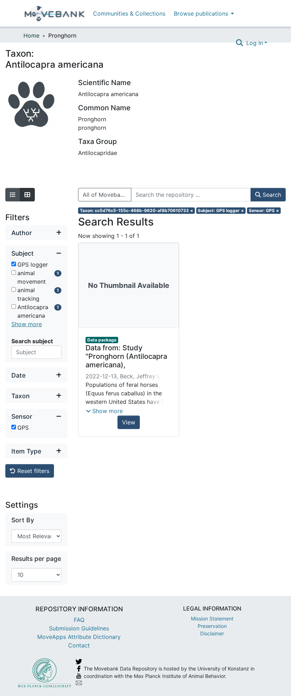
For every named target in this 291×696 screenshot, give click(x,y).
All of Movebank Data (107, 194)
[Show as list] (12, 194)
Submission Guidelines (79, 628)
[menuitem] (203, 13)
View (128, 422)
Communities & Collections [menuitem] (129, 13)
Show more (26, 324)
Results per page (36, 558)
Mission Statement (212, 619)
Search (271, 194)
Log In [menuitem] (254, 42)
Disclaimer (212, 633)
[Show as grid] (27, 194)
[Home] (54, 13)
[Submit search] (239, 43)
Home (31, 35)
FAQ (79, 619)
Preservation (212, 626)
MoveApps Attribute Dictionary (79, 636)
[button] (104, 411)
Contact (79, 645)
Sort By (22, 520)
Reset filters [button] (32, 470)
